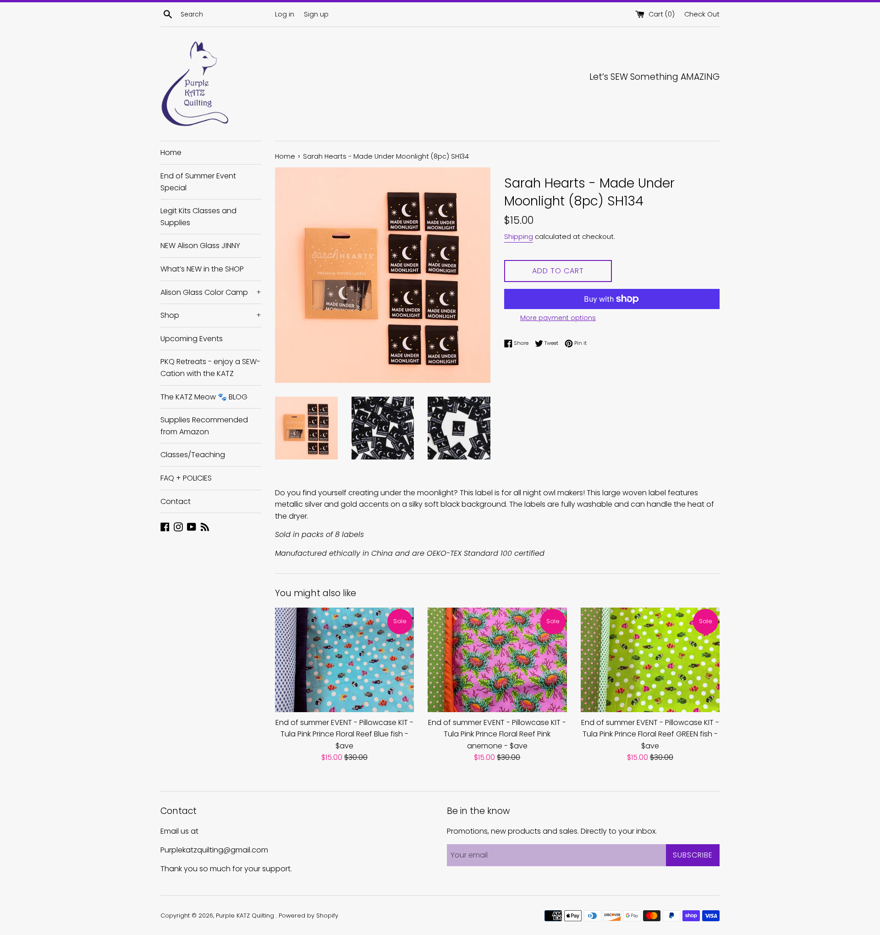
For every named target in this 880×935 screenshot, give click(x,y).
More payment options (558, 317)
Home (171, 152)
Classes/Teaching (192, 454)
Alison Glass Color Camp (210, 292)
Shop (210, 315)
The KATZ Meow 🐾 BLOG (204, 397)
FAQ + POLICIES (186, 478)
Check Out (702, 14)
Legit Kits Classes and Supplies (198, 216)
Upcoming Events (191, 338)
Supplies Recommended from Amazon (204, 426)
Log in (284, 14)
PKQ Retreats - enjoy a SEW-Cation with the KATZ (210, 367)
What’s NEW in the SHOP (202, 269)
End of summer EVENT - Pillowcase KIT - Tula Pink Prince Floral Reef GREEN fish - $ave (650, 734)
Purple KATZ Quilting (246, 915)
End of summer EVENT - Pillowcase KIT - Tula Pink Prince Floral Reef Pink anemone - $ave (497, 734)
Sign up (316, 14)
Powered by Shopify (308, 915)
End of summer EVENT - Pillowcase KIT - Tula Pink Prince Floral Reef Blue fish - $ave (344, 734)
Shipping (518, 236)
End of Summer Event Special (198, 182)
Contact (175, 501)
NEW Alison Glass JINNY (200, 245)
